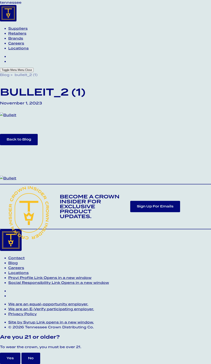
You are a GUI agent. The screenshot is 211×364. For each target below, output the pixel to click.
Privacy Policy (22, 314)
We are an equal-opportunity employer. (48, 304)
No (31, 358)
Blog (4, 75)
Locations (18, 48)
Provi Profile (49, 277)
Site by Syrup (51, 322)
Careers (16, 43)
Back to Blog (19, 139)
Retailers (17, 33)
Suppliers (18, 28)
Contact (16, 258)
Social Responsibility (58, 282)
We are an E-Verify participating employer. (51, 309)
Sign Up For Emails (155, 206)
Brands (15, 38)
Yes (10, 358)
